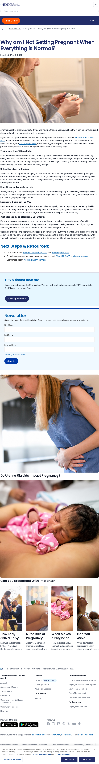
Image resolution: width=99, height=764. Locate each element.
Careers (38, 680)
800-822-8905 (63, 256)
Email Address (10, 345)
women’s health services (35, 260)
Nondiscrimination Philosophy (34, 745)
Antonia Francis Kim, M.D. (35, 252)
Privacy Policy (64, 754)
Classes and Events (9, 687)
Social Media (6, 691)
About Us (4, 683)
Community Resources (10, 707)
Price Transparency (60, 745)
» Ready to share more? (15, 354)
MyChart (56, 735)
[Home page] (2, 28)
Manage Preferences (12, 759)
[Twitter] (69, 723)
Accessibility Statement (83, 745)
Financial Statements (9, 745)
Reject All (87, 759)
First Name (8, 325)
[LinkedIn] (58, 723)
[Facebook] (48, 723)
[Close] (95, 749)
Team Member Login (78, 693)
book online (66, 735)
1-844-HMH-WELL (85, 735)
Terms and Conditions (41, 754)
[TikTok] (79, 723)
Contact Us (5, 696)
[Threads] (63, 723)
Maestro (38, 698)
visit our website (80, 256)
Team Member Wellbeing (80, 697)
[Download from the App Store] (9, 724)
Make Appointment (17, 298)
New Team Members (78, 689)
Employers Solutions (78, 707)
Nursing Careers (42, 684)
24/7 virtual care (39, 735)
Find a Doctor (11, 20)
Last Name (8, 335)
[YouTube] (74, 723)
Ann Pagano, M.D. (27, 143)
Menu (92, 21)
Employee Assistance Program (82, 684)
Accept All (69, 759)
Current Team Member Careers (82, 680)
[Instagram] (53, 723)
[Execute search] (96, 11)
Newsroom (5, 711)
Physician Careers (43, 689)
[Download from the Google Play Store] (29, 724)
